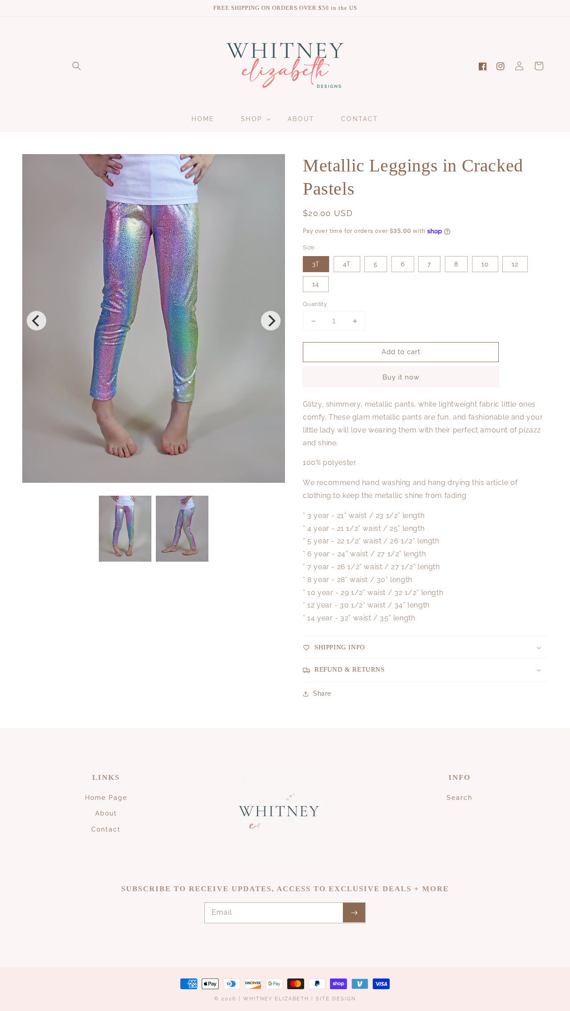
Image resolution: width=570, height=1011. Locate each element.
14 (315, 284)
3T (316, 264)
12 (515, 264)
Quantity (315, 304)
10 (485, 264)
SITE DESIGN (336, 999)
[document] (153, 320)
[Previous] (36, 320)
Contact (106, 829)
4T (347, 264)
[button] (76, 66)
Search (459, 797)
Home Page (106, 797)
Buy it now (401, 377)
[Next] (271, 320)
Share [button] (322, 693)
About (106, 813)
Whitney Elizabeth (277, 999)
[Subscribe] (354, 912)
